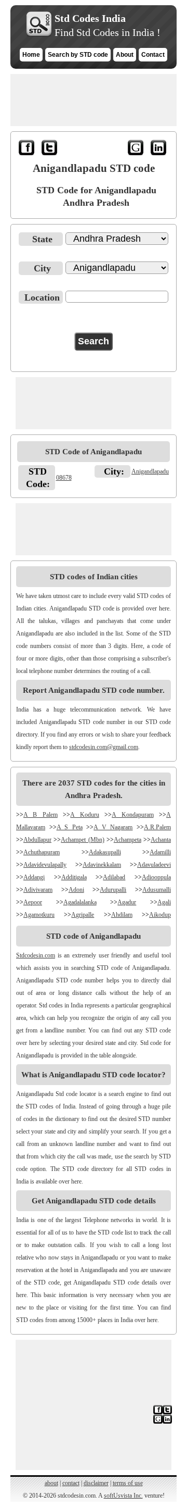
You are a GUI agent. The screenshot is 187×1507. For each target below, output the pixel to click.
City (42, 268)
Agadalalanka (80, 902)
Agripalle (82, 914)
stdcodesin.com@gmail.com (103, 747)
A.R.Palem (157, 827)
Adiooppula (156, 877)
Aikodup (160, 914)
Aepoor (32, 902)
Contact (153, 54)
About (124, 54)
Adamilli (160, 852)
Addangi (34, 877)
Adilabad (114, 877)
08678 (64, 477)
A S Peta (70, 827)
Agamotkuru (39, 914)
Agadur (126, 902)
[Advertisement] (93, 100)
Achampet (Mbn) (82, 839)
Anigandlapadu (150, 471)
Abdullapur (37, 839)
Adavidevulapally (44, 864)
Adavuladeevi (154, 864)
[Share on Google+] (136, 149)
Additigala (74, 877)
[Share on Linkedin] (159, 149)
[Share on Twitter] (50, 149)
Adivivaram (37, 889)
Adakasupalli (105, 852)
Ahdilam (121, 914)
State (42, 239)
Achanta (161, 839)
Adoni (76, 889)
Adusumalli (156, 889)
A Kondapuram (132, 814)
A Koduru (84, 814)
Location (42, 297)
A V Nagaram (113, 827)
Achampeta (127, 839)
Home (31, 54)
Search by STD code (78, 54)
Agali (164, 902)
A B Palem (40, 814)
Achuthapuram (41, 852)
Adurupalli (113, 889)
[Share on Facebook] (27, 149)
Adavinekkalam (102, 864)
